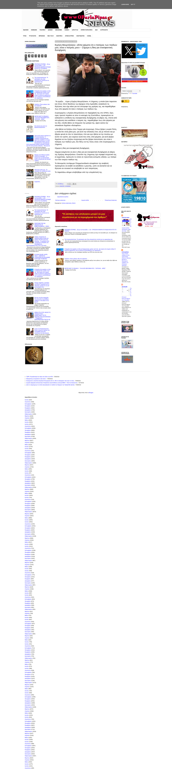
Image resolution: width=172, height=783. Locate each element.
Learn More (125, 4)
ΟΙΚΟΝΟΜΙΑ (58, 30)
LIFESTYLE (75, 30)
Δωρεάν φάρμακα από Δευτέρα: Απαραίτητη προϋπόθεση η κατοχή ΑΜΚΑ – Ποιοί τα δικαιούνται (51, 382)
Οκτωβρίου (28, 406)
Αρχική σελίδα (85, 200)
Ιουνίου (27, 422)
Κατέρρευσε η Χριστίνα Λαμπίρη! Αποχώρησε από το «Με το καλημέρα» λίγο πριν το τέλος (50, 380)
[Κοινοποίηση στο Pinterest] (75, 184)
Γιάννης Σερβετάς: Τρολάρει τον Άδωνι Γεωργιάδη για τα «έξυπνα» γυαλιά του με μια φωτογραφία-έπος (41, 285)
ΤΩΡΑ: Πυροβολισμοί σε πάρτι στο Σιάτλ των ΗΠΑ (39, 376)
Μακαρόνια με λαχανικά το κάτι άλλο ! (36, 378)
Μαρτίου (27, 416)
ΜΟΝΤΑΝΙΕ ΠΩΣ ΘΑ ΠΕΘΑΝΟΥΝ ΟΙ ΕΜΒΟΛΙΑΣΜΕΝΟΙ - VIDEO (41, 225)
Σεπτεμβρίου (28, 404)
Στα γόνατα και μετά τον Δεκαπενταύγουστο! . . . (40, 126)
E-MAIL (89, 36)
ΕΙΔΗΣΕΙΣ (25, 30)
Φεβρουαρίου (28, 414)
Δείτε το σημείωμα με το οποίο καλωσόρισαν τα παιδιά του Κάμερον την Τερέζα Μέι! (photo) (50, 385)
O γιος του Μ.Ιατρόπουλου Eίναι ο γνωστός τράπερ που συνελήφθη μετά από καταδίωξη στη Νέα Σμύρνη (42, 331)
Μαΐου (26, 420)
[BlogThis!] (70, 184)
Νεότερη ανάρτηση (60, 200)
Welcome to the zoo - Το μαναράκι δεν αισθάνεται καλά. (42, 170)
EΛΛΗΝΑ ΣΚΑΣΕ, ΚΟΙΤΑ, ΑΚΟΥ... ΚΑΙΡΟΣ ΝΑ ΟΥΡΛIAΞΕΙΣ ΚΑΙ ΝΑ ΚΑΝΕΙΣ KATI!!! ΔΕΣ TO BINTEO (42, 257)
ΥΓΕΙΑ (24, 36)
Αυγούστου (28, 402)
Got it (133, 4)
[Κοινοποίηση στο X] (72, 184)
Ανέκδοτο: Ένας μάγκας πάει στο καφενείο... (76, 258)
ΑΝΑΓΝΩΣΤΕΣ (80, 36)
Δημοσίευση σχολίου (62, 196)
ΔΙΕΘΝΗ (50, 30)
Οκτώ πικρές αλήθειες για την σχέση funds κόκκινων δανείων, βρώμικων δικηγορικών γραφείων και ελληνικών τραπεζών (126, 259)
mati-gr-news (125, 217)
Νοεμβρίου (28, 408)
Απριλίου (27, 418)
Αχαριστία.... (37, 181)
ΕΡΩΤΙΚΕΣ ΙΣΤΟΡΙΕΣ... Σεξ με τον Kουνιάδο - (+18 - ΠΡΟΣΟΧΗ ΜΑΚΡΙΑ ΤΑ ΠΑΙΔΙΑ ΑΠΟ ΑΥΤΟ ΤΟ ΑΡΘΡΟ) (42, 66)
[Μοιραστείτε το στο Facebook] (74, 184)
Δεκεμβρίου (28, 410)
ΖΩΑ (96, 30)
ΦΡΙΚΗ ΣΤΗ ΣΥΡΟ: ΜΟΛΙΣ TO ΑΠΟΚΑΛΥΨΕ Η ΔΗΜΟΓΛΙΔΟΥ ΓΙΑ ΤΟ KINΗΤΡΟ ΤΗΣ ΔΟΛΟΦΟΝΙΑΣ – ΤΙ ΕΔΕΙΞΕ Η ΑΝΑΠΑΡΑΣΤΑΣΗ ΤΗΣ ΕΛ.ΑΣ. (42, 316)
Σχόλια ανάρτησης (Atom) (68, 203)
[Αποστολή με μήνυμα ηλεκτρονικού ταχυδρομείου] (68, 184)
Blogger (91, 392)
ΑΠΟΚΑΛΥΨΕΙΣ (69, 36)
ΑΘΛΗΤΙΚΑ (59, 36)
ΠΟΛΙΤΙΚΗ (42, 30)
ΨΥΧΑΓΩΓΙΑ (32, 36)
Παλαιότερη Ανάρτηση (111, 200)
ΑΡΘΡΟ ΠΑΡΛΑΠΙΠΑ (86, 30)
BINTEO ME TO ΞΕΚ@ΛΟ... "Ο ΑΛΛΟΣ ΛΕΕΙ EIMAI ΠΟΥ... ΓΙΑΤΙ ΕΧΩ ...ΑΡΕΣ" (85, 268)
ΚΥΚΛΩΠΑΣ (125, 252)
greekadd (124, 286)
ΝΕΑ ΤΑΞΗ (50, 36)
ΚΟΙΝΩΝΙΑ (34, 30)
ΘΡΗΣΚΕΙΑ (42, 36)
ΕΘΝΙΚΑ (67, 30)
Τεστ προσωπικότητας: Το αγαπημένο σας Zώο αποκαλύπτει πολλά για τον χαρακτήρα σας (88, 239)
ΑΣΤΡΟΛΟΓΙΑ (104, 30)
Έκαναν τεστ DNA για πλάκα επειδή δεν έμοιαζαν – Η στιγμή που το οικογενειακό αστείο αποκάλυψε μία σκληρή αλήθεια (42, 157)
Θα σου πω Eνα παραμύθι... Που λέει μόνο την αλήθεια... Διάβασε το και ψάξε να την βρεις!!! (41, 300)
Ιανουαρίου (28, 412)
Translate (134, 93)
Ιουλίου (27, 400)
